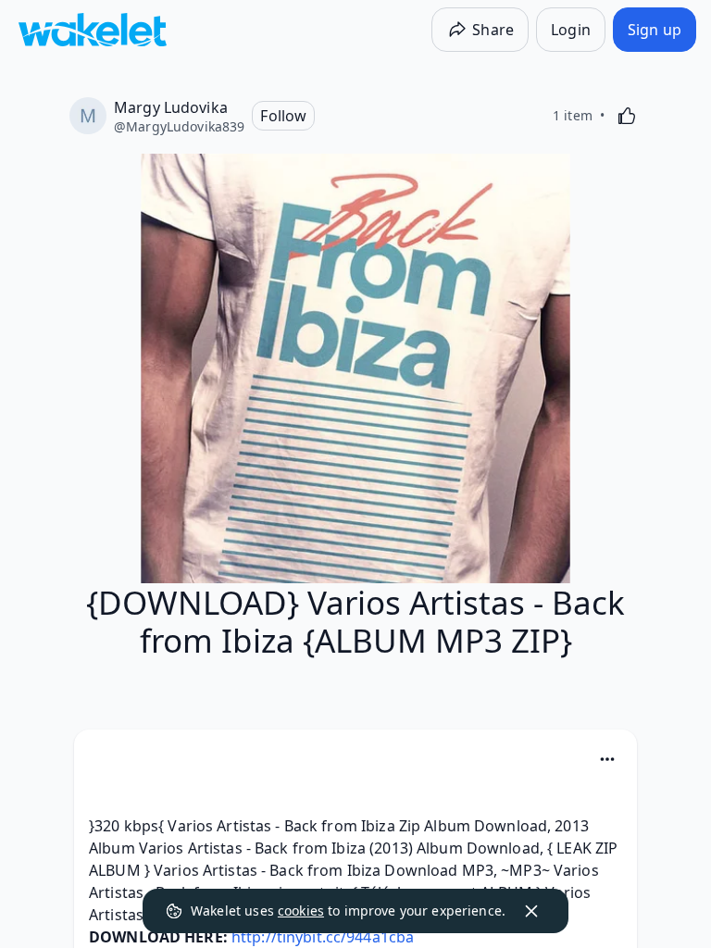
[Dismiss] (531, 911)
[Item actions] (607, 759)
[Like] (627, 116)
